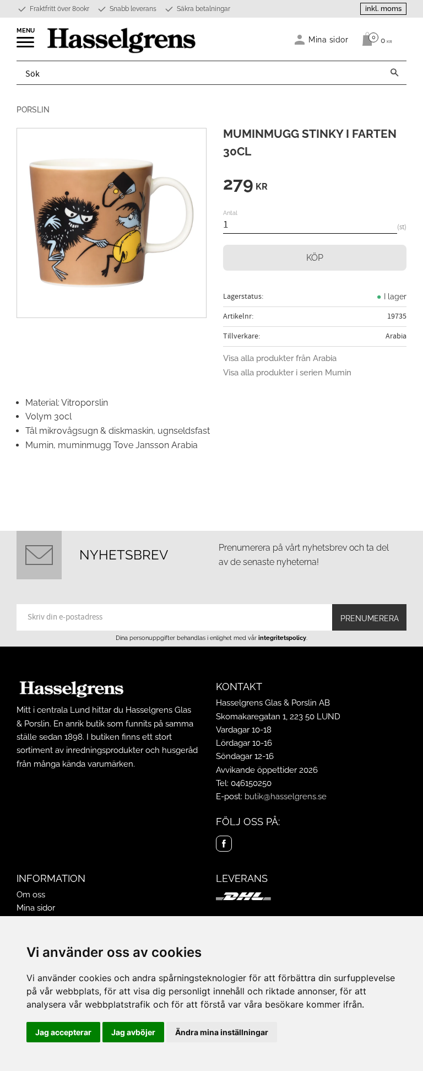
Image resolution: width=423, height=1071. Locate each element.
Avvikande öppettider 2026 (267, 770)
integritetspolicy (282, 638)
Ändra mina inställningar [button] (221, 1032)
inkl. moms (383, 8)
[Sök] (394, 73)
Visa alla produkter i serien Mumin (287, 373)
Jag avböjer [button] (133, 1032)
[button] (26, 46)
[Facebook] (224, 844)
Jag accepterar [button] (63, 1032)
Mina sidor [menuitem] (328, 39)
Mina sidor (36, 908)
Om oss (31, 895)
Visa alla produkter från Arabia (280, 358)
